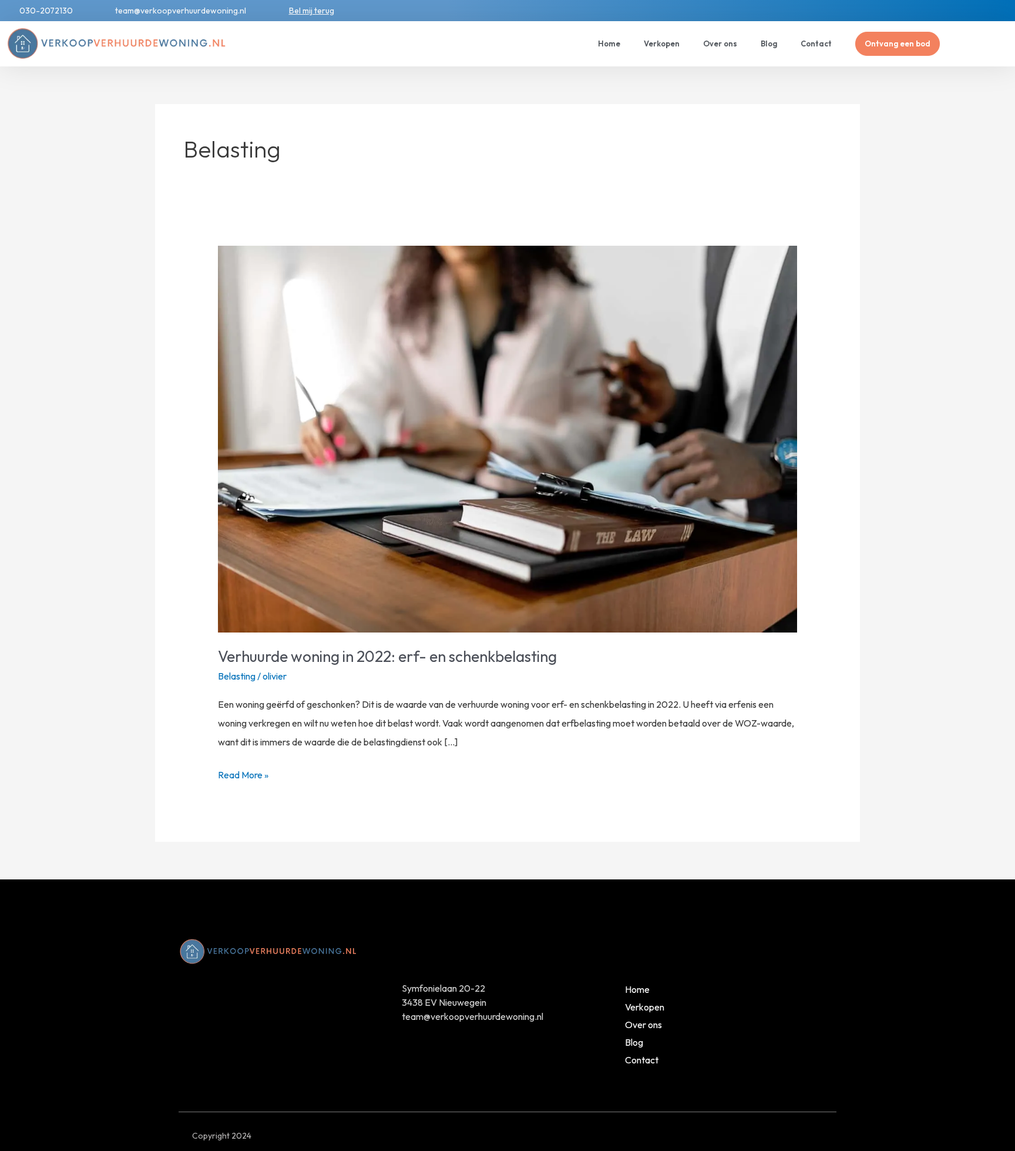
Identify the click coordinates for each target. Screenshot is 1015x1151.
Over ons (720, 43)
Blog (769, 43)
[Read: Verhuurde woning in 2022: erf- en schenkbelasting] (508, 438)
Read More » (243, 773)
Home (609, 43)
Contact (816, 43)
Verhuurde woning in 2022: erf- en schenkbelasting (387, 656)
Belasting (237, 676)
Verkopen (662, 43)
